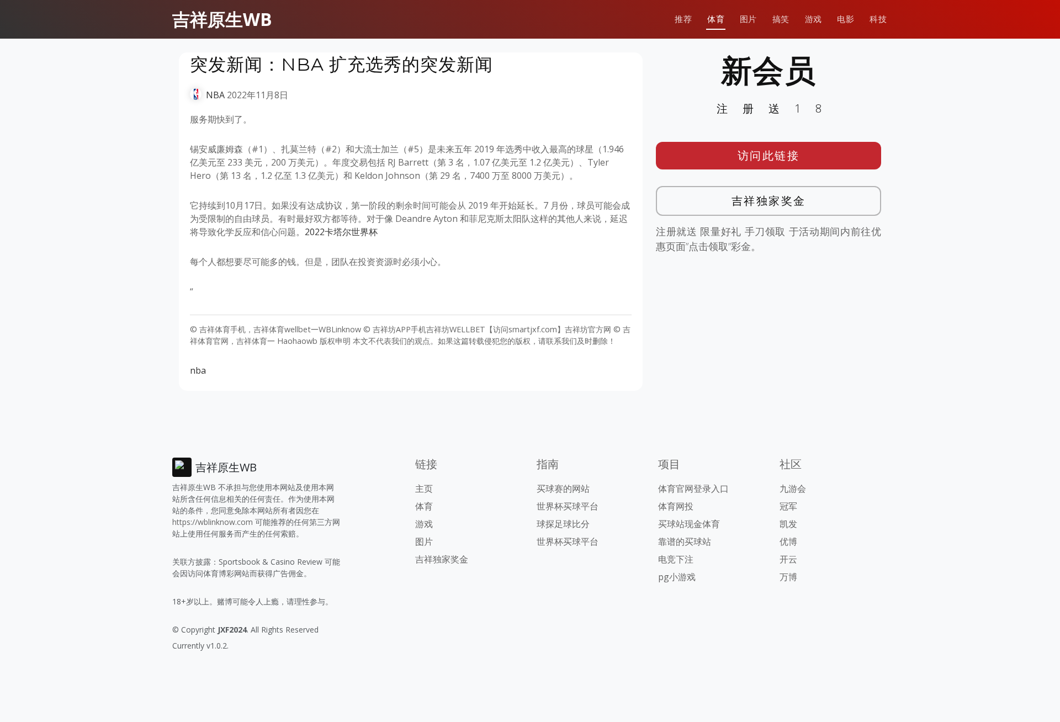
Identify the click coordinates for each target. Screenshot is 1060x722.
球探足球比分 (563, 524)
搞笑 (780, 19)
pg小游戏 (677, 577)
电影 (845, 19)
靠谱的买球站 (684, 541)
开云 (788, 559)
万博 (788, 577)
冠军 (788, 506)
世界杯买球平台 (567, 506)
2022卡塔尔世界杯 (341, 232)
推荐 (683, 19)
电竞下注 (675, 559)
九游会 (793, 488)
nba (198, 370)
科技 (878, 19)
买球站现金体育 (689, 524)
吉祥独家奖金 (769, 200)
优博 (788, 541)
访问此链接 (769, 155)
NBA (215, 95)
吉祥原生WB (222, 19)
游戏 (813, 19)
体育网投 (675, 506)
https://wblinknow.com (212, 522)
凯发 (788, 524)
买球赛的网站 (563, 488)
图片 (748, 19)
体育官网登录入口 (693, 488)
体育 (715, 19)
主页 (424, 488)
